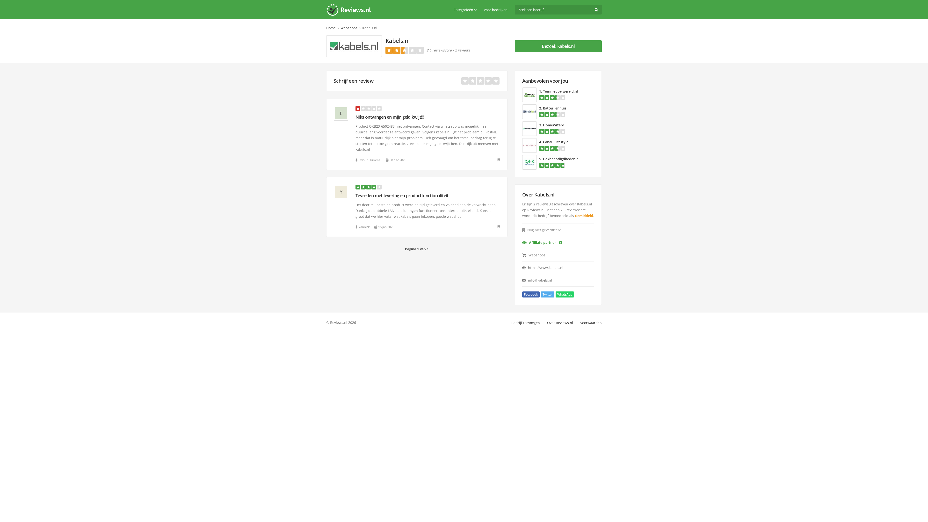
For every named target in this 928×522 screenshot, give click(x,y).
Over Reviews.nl (560, 322)
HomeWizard (553, 125)
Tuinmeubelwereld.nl (560, 91)
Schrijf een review (353, 81)
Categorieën (463, 9)
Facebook (531, 294)
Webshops (349, 28)
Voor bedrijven (496, 9)
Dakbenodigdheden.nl (561, 159)
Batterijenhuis (554, 108)
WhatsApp (564, 294)
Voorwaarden (591, 322)
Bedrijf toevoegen (525, 322)
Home (331, 28)
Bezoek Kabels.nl (558, 46)
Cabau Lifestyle (555, 142)
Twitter (548, 294)
